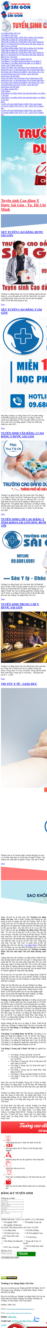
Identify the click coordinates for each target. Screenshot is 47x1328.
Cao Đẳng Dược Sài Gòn (10, 33)
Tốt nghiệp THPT (11, 1222)
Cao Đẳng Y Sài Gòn (9, 35)
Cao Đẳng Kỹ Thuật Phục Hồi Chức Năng (24, 42)
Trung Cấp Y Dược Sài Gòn (11, 65)
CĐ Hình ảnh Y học (11, 1233)
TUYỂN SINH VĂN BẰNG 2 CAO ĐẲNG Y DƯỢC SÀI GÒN (22, 435)
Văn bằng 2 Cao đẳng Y (32, 61)
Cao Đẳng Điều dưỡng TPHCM (13, 37)
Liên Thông (5, 91)
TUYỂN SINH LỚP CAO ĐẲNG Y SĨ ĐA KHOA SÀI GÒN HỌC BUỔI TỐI (23, 522)
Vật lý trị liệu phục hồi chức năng (28, 44)
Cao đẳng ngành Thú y (10, 89)
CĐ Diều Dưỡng (32, 1230)
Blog (3, 102)
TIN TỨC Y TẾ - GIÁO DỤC (26, 106)
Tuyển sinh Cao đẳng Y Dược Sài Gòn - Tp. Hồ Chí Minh (23, 204)
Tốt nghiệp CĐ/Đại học (13, 1225)
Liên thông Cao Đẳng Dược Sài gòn (15, 93)
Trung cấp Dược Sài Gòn (10, 68)
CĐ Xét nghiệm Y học (34, 1233)
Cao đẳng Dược (30, 945)
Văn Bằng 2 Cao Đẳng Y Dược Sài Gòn (16, 59)
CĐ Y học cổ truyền (11, 1247)
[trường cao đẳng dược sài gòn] (16, 10)
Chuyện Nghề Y (8, 106)
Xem (3, 305)
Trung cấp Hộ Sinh (12, 76)
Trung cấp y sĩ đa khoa (13, 70)
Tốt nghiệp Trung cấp (33, 1222)
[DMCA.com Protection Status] (9, 1279)
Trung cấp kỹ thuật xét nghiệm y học (18, 72)
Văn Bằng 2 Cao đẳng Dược (12, 61)
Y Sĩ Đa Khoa (31, 1237)
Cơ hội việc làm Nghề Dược (12, 104)
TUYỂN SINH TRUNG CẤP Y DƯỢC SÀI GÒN (20, 606)
